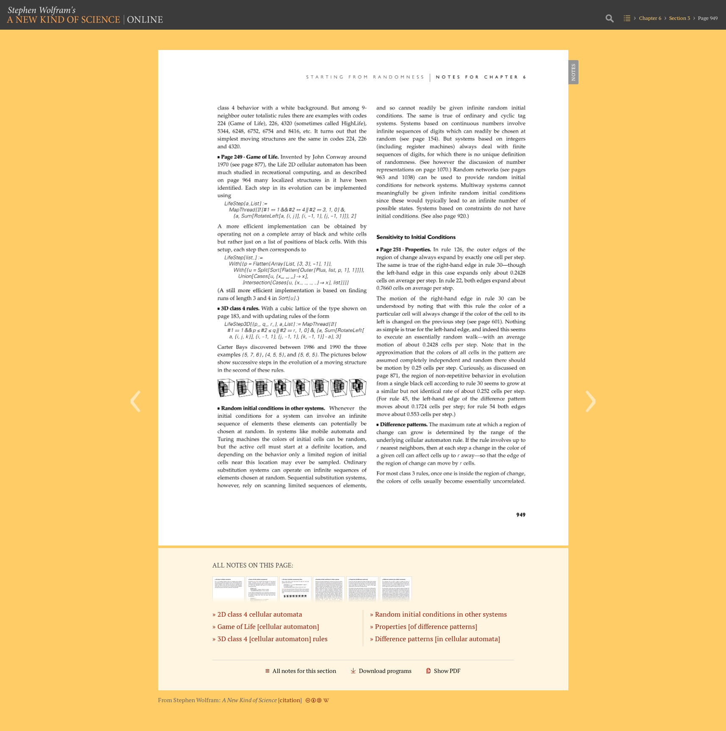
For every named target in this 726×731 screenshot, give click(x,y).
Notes (573, 72)
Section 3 (679, 18)
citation (290, 700)
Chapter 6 (650, 18)
